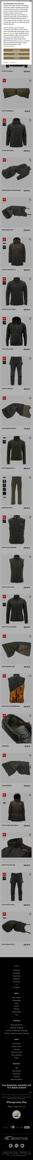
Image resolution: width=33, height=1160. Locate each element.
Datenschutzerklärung (9, 46)
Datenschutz (5, 62)
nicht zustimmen (10, 33)
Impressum (12, 62)
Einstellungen (20, 40)
